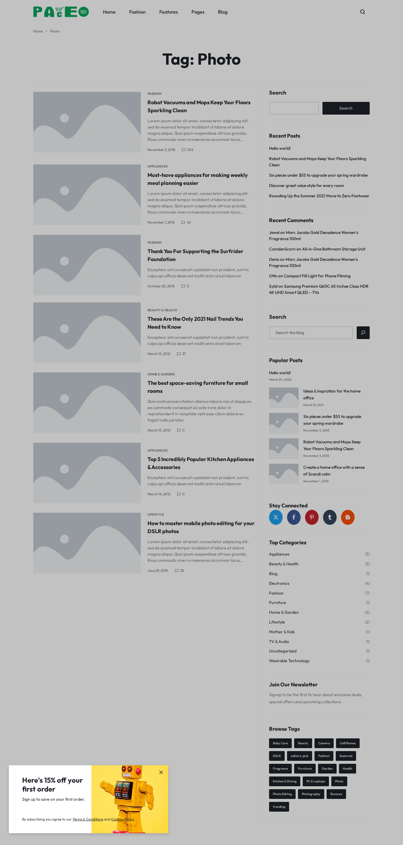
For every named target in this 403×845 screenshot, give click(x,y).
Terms (78, 819)
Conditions (94, 819)
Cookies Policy (122, 819)
